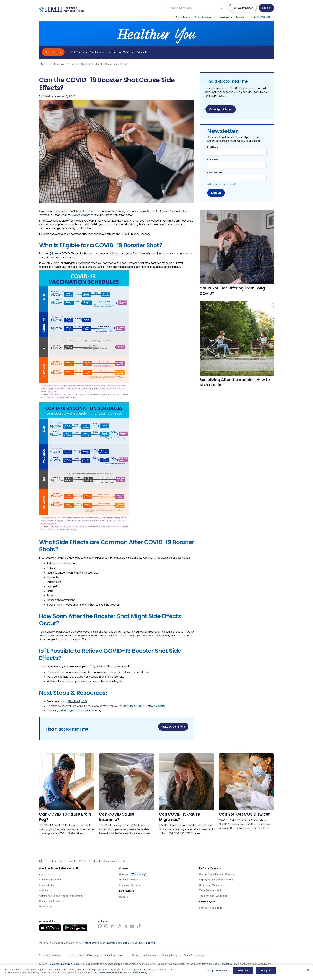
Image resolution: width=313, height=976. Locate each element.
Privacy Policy (170, 955)
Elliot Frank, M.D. (77, 701)
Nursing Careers (128, 879)
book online (122, 942)
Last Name (212, 159)
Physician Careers (129, 885)
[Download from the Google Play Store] (75, 927)
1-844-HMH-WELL (146, 942)
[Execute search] (223, 8)
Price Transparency (115, 955)
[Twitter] (126, 926)
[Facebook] (100, 926)
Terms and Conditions (110, 972)
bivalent (55, 253)
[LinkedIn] (113, 926)
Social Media (46, 885)
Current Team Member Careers (216, 874)
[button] (183, 17)
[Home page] (41, 64)
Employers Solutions (210, 907)
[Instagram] (106, 926)
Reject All (243, 970)
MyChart (110, 942)
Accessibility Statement (144, 955)
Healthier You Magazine (120, 52)
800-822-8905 (133, 706)
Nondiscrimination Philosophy (82, 955)
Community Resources (52, 901)
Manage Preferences (217, 970)
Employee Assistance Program (216, 879)
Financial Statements (50, 955)
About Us (44, 874)
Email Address (214, 172)
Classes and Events (50, 879)
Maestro (124, 896)
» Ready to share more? (221, 184)
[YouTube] (132, 926)
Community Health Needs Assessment (61, 895)
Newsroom (45, 906)
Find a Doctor (53, 52)
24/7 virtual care (87, 942)
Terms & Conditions (194, 955)
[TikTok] (139, 926)
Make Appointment (173, 726)
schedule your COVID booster (76, 710)
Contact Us (45, 890)
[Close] (307, 970)
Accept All (266, 970)
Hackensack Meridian (64, 963)
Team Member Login (210, 890)
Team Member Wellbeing (213, 895)
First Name (212, 147)
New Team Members (211, 885)
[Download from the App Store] (50, 927)
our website (158, 706)
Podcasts (142, 52)
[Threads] (119, 926)
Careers (123, 874)
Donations (225, 963)
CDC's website (81, 215)
